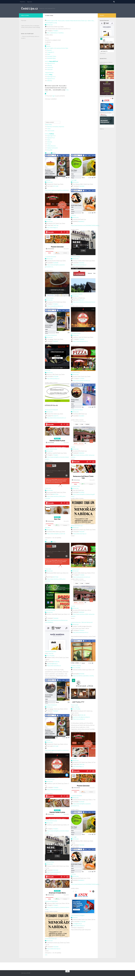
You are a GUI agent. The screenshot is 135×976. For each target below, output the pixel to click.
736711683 (55, 186)
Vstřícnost (49, 69)
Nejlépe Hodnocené (52, 148)
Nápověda (29, 1)
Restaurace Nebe (75, 256)
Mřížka (54, 153)
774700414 (81, 630)
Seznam (48, 153)
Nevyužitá (49, 150)
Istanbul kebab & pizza (51, 449)
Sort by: (51, 61)
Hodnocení (50, 67)
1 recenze (50, 653)
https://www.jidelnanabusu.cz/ (55, 306)
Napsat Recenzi (49, 72)
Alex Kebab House (75, 333)
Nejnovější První (51, 76)
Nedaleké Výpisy (51, 58)
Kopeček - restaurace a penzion (106, 96)
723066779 (55, 416)
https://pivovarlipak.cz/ (79, 719)
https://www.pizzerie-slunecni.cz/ (81, 380)
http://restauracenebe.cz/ (79, 265)
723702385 (55, 376)
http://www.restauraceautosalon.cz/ (56, 418)
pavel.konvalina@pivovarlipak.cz (81, 717)
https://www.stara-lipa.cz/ (79, 533)
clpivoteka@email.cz (52, 663)
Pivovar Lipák (74, 705)
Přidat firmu (22, 1)
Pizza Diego (48, 219)
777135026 (81, 378)
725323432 (81, 263)
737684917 (55, 304)
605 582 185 (82, 715)
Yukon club (48, 488)
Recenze (49, 50)
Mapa (48, 54)
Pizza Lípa (47, 370)
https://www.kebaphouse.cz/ (80, 341)
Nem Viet (47, 527)
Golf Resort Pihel (75, 486)
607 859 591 (56, 661)
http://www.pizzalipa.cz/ (53, 378)
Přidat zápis (23, 20)
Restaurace (49, 24)
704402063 (81, 453)
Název (48, 140)
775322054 (81, 531)
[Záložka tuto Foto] (45, 94)
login (53, 96)
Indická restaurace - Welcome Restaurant (82, 622)
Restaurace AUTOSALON (51, 410)
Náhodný (49, 65)
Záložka (48, 46)
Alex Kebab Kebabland (51, 335)
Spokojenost (102, 53)
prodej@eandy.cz (77, 923)
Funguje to (102, 37)
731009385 (55, 263)
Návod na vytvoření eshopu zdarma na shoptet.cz (30, 37)
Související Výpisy (51, 56)
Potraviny (75, 917)
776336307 (55, 341)
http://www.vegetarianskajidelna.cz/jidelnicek (57, 190)
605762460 (81, 674)
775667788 (55, 225)
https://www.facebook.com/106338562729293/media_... (85, 225)
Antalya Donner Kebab (77, 410)
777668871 (55, 31)
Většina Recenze (51, 146)
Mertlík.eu (102, 129)
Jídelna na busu (49, 298)
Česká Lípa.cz (29, 8)
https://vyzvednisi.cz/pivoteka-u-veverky (83, 676)
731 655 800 (82, 921)
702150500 (81, 492)
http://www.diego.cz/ (52, 227)
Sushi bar (73, 215)
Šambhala (47, 180)
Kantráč (73, 447)
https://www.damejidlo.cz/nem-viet (56, 533)
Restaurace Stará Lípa (76, 525)
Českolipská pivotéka (50, 651)
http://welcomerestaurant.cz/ (80, 632)
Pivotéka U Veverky (76, 665)
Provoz (49, 144)
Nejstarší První (51, 63)
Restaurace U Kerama (76, 294)
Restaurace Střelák (50, 610)
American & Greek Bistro (51, 901)
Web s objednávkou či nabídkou (55, 33)
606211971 (81, 300)
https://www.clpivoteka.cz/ (54, 665)
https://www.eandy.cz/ (79, 925)
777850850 (81, 339)
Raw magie (73, 180)
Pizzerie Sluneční (75, 372)
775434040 (55, 618)
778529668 (81, 186)
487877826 (55, 494)
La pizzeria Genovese (50, 256)
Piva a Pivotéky (50, 655)
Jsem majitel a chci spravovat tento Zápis (57, 48)
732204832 (81, 416)
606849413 (81, 221)
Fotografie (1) (50, 52)
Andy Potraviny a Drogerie (77, 915)
